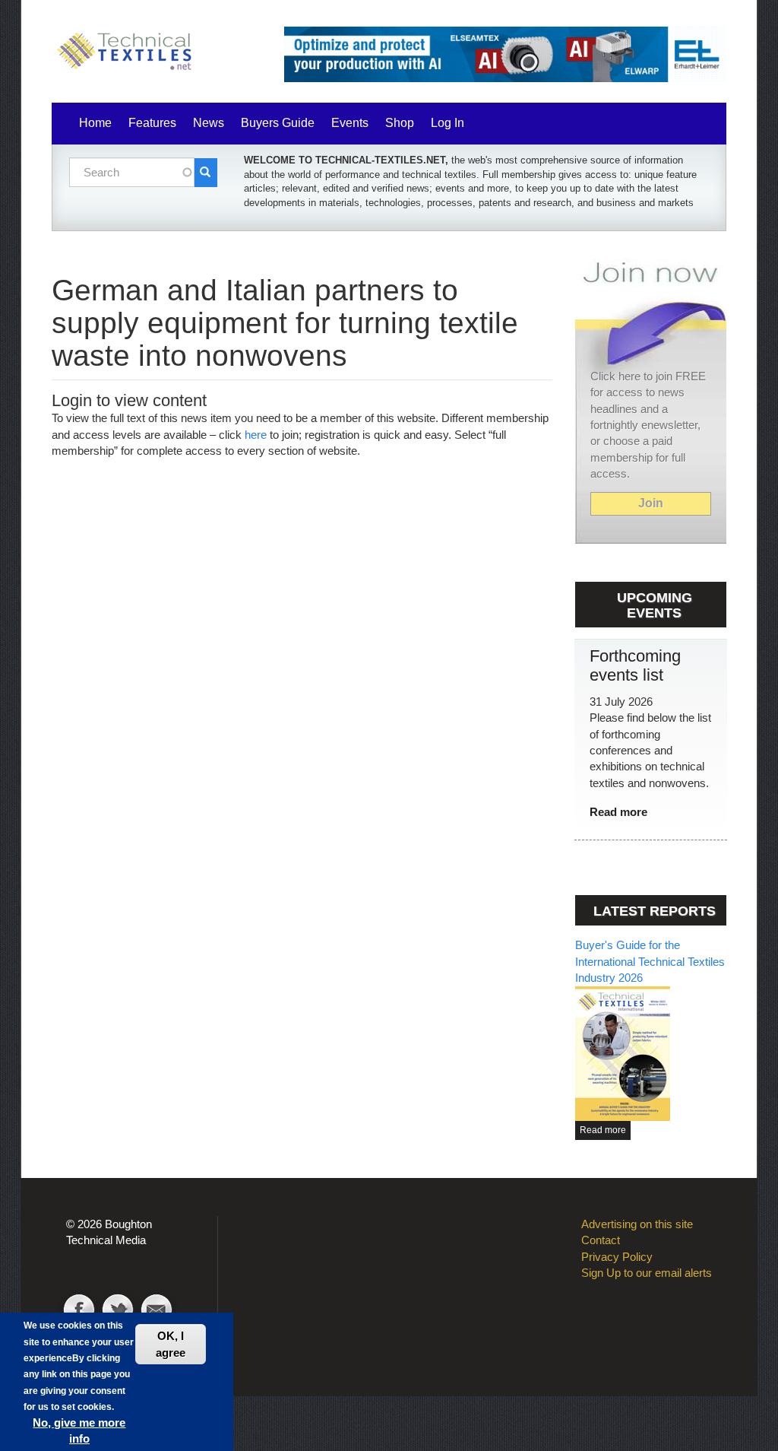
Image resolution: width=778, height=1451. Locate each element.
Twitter (118, 1311)
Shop (399, 122)
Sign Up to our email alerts (646, 1272)
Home (95, 122)
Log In (447, 122)
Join (650, 503)
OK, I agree (170, 1343)
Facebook (79, 1311)
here (256, 434)
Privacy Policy (617, 1256)
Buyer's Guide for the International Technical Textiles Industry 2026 (650, 961)
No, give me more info (79, 1430)
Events (349, 122)
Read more (618, 811)
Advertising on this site (637, 1224)
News (208, 122)
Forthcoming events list (635, 665)
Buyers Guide (278, 122)
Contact (156, 1311)
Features (152, 122)
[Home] (128, 52)
